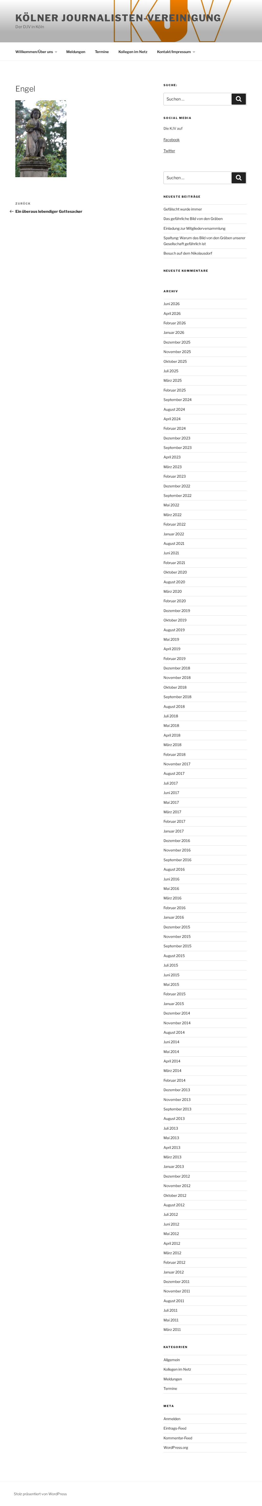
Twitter (169, 150)
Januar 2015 (173, 1003)
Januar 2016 (173, 917)
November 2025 (177, 351)
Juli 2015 (170, 965)
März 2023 (172, 467)
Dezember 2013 (176, 1090)
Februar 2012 (174, 1262)
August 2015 (174, 955)
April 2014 (171, 1061)
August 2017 (173, 773)
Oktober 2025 (175, 361)
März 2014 (172, 1070)
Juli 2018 (170, 716)
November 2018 (177, 677)
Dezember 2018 (176, 668)
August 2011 (173, 1301)
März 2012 (172, 1253)
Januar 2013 (173, 1166)
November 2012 (176, 1185)
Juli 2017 (170, 783)
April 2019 (171, 649)
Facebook (171, 139)
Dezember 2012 (176, 1176)
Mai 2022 (171, 505)
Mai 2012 (171, 1233)
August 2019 (174, 630)
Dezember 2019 (176, 610)
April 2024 (172, 419)
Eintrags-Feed (174, 1428)
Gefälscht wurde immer (182, 209)
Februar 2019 (174, 658)
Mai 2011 (171, 1320)
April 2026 (172, 313)
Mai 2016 (171, 888)
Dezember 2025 (176, 342)
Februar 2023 (174, 476)
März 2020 (172, 591)
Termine (102, 51)
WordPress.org (175, 1447)
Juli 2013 (170, 1128)
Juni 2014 (171, 1042)
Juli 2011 (170, 1310)
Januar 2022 (173, 534)
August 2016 (174, 869)
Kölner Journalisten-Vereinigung (118, 18)
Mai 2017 (171, 802)
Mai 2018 (171, 725)
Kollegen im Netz (132, 51)
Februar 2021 (174, 562)
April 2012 (171, 1243)
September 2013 (177, 1109)
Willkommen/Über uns (34, 51)
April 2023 (172, 457)
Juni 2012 (171, 1224)
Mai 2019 (171, 639)
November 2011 (176, 1291)
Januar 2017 (173, 831)
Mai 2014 (171, 1051)
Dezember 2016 (176, 840)
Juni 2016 (171, 879)
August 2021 (173, 543)
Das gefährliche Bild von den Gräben (193, 218)
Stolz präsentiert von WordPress (40, 1494)
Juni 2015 (171, 975)
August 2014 (174, 1032)
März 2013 (172, 1157)
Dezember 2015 (176, 927)
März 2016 (172, 898)
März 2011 (172, 1329)
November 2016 (177, 850)
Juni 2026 (171, 304)
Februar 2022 (174, 524)
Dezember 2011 (176, 1281)
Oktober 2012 (174, 1195)
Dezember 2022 (176, 486)
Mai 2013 (171, 1138)
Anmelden (171, 1419)
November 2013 (177, 1099)
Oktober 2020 (175, 572)
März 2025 (172, 380)
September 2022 (177, 495)
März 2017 (172, 812)
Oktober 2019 (175, 620)
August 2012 (173, 1205)
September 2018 (177, 697)
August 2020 (174, 582)
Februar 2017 (174, 821)
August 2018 (174, 706)
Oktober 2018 (175, 687)
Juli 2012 (170, 1214)
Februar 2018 (174, 754)
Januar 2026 (173, 332)
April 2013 (171, 1147)
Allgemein (171, 1360)
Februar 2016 (174, 908)
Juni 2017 (171, 792)
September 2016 (177, 860)
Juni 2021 (171, 553)
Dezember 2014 (176, 1013)
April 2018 (171, 735)
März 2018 (172, 744)
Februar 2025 (174, 390)
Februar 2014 (174, 1080)
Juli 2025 (170, 371)
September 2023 (177, 447)
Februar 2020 (174, 601)
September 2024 (177, 399)
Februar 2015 (174, 994)
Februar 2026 (174, 323)
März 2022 (172, 515)
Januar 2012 (173, 1272)
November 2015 (177, 936)
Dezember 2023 (176, 438)
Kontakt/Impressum (174, 51)
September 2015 (177, 946)
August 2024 (174, 409)
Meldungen (75, 51)
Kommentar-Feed (177, 1438)
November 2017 (176, 764)
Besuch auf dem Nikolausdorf (187, 253)
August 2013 (174, 1118)
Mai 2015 (171, 984)
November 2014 (177, 1023)
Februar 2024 (174, 428)
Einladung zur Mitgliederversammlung (194, 228)
